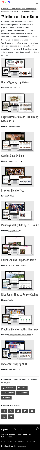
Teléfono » (23, 393)
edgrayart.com (13, 231)
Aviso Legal (6, 441)
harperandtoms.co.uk (16, 265)
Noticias (31, 441)
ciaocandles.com (14, 161)
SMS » (7, 397)
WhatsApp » (9, 393)
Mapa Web (19, 441)
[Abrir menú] (36, 3)
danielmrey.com (20, 446)
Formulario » (9, 388)
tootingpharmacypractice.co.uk (19, 335)
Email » (23, 388)
